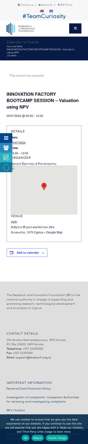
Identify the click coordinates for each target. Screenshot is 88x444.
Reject (38, 438)
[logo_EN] (36, 28)
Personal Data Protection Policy (29, 388)
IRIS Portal (66, 5)
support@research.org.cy (33, 357)
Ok (25, 438)
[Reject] (83, 429)
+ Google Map (53, 232)
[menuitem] (26, 5)
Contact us (27, 5)
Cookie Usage (57, 438)
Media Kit (47, 5)
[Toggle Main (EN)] (75, 28)
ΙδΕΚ (14, 222)
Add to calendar (28, 252)
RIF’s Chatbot (16, 410)
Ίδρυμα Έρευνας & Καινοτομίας (33, 163)
